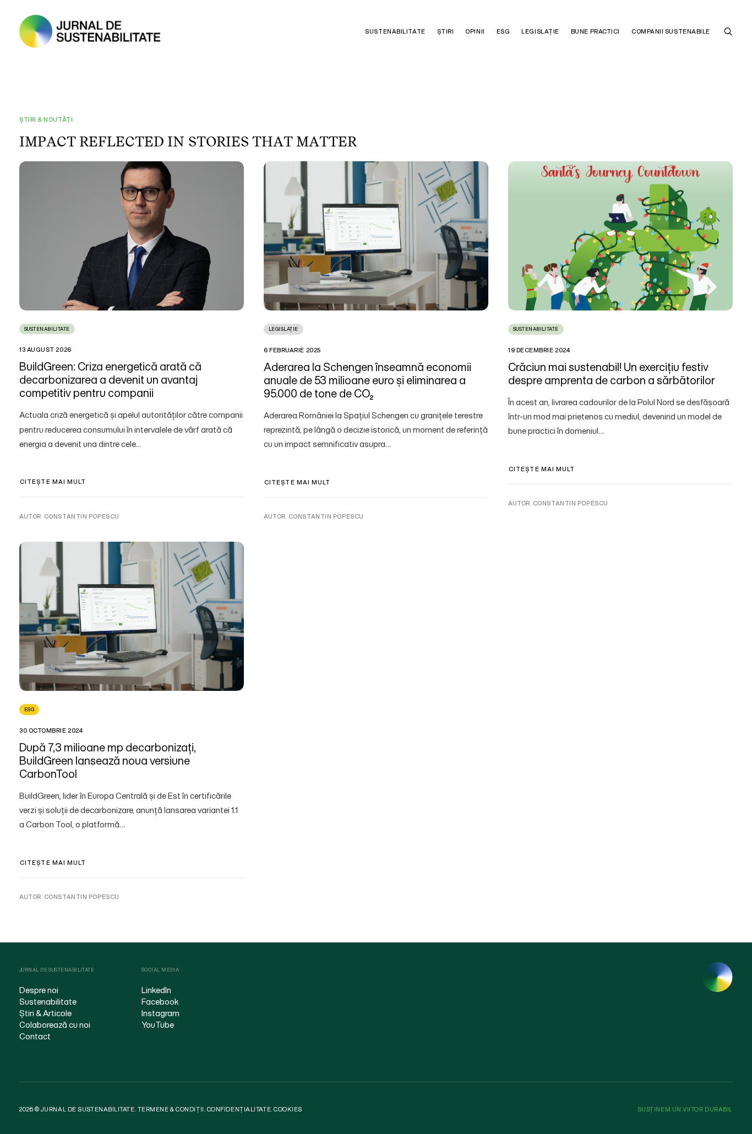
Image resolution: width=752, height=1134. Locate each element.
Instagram (160, 1013)
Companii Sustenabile (670, 31)
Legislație (540, 31)
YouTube (157, 1024)
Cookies (288, 1109)
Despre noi (38, 990)
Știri (445, 31)
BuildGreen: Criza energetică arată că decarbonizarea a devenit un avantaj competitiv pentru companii (110, 379)
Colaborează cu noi (54, 1024)
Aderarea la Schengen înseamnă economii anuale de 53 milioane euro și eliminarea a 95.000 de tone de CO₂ (367, 380)
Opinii (474, 31)
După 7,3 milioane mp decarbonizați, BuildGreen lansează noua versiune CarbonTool (107, 760)
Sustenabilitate (395, 31)
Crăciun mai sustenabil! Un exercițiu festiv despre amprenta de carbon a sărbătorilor (611, 373)
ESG (503, 31)
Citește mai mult (53, 481)
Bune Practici (595, 31)
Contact (35, 1036)
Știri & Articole (45, 1013)
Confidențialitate (239, 1109)
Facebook (160, 1001)
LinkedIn (156, 990)
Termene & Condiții (171, 1109)
